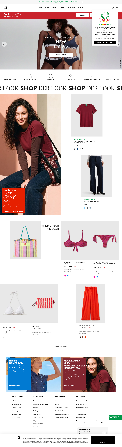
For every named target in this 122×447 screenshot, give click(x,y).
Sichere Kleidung (16, 414)
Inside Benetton (16, 401)
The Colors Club (81, 414)
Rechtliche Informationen (62, 414)
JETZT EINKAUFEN (61, 347)
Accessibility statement (61, 417)
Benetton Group (16, 407)
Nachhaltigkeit (16, 411)
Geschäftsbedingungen (61, 411)
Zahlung (35, 411)
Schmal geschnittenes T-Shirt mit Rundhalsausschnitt (85, 142)
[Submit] (102, 422)
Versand (35, 407)
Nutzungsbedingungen (61, 407)
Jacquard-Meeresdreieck (11, 325)
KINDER (62, 7)
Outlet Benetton (17, 404)
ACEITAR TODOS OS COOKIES (103, 438)
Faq (34, 401)
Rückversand (37, 414)
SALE (40, 7)
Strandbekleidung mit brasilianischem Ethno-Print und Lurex (104, 264)
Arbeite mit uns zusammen (84, 411)
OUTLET (80, 7)
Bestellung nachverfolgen (40, 404)
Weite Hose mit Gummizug (87, 325)
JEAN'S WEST (71, 7)
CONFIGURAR (102, 442)
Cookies (57, 404)
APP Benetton (80, 417)
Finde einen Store (81, 404)
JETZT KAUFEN (61, 54)
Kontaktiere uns (38, 427)
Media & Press (16, 417)
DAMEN (47, 7)
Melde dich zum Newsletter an (85, 401)
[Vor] (83, 2)
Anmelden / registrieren (105, 42)
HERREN (54, 7)
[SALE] (61, 15)
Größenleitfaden (38, 417)
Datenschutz (58, 401)
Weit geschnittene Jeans (91, 201)
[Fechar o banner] (118, 436)
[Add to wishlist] (73, 96)
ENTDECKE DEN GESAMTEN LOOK (13, 211)
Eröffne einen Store (82, 407)
